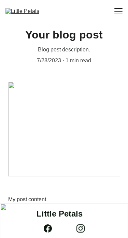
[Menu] (118, 11)
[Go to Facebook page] (51, 228)
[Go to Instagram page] (80, 228)
